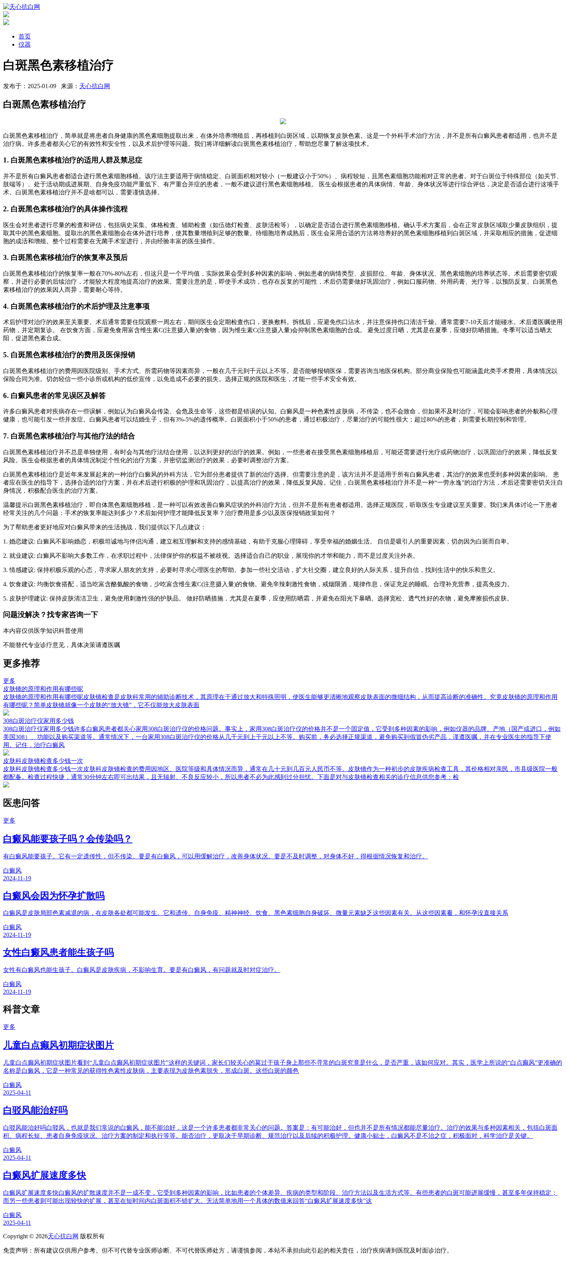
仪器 (24, 44)
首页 (24, 36)
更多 (9, 680)
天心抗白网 (94, 86)
